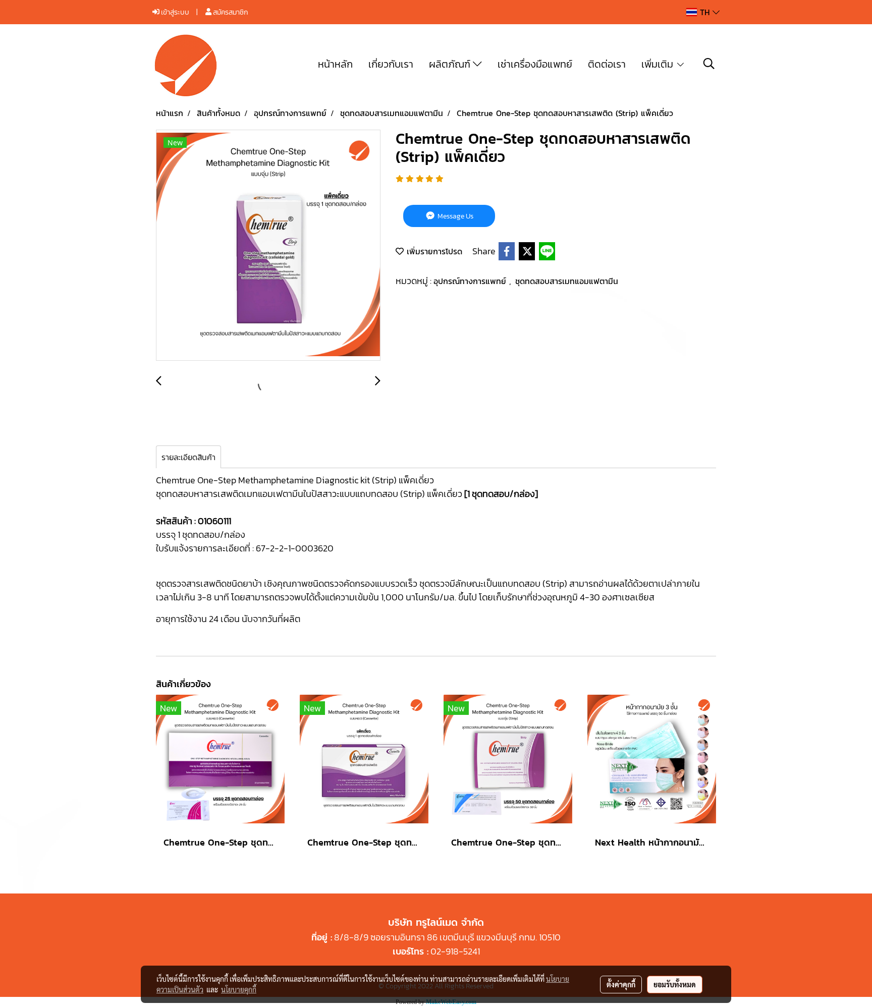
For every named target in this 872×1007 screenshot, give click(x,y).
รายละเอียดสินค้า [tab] (188, 457)
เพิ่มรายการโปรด (433, 251)
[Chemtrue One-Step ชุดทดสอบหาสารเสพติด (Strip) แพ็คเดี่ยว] (268, 245)
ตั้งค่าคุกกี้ (621, 984)
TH (705, 12)
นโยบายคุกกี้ (238, 989)
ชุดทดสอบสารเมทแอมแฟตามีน (566, 281)
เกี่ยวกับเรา (390, 64)
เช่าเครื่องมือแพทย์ (535, 64)
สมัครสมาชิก (229, 12)
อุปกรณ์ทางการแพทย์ (471, 281)
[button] (709, 63)
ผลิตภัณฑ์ (451, 64)
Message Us (454, 216)
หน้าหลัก (335, 64)
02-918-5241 (455, 951)
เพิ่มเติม (658, 64)
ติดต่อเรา (607, 64)
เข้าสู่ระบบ (174, 12)
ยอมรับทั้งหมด (674, 984)
